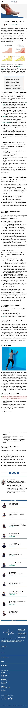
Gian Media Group (20, 706)
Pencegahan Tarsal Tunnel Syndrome (13, 88)
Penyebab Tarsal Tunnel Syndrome (12, 79)
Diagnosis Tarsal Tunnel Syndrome (12, 82)
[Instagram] (5, 698)
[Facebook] (10, 473)
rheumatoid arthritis (7, 122)
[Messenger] (13, 473)
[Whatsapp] (18, 473)
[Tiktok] (11, 698)
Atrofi (4, 316)
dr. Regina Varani (15, 24)
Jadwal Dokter (12, 506)
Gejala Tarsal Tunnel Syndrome (12, 81)
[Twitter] (15, 473)
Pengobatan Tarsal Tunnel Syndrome (13, 84)
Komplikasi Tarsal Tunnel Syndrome (13, 85)
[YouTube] (8, 698)
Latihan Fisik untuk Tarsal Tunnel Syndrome (14, 86)
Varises (4, 116)
